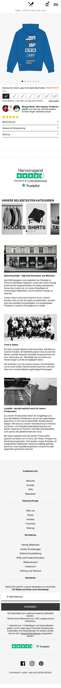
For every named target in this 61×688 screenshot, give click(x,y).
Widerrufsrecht (30, 562)
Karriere (30, 519)
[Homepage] (31, 4)
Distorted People (42, 672)
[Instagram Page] (32, 663)
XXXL (55, 96)
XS (5, 96)
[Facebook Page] (23, 663)
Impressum (30, 566)
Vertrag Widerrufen (30, 544)
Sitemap (30, 527)
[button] (10, 117)
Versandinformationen (31, 633)
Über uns (30, 510)
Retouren (30, 480)
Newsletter (30, 493)
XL (38, 96)
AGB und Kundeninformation (30, 557)
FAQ (30, 489)
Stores (30, 514)
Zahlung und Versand (30, 570)
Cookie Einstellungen (30, 549)
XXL (47, 96)
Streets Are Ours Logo (34, 10)
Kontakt (30, 485)
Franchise (30, 523)
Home (17, 10)
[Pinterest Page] (41, 663)
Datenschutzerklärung (30, 553)
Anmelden (30, 606)
